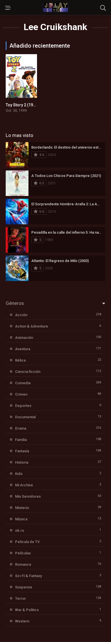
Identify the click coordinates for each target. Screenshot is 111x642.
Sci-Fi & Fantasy (28, 576)
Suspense (23, 587)
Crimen (21, 394)
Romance (23, 564)
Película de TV (27, 542)
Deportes (23, 406)
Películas (23, 553)
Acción (21, 315)
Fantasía (22, 451)
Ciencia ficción (27, 371)
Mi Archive (24, 485)
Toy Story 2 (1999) (22, 105)
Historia (21, 462)
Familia (21, 440)
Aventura (22, 349)
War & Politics (27, 610)
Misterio (22, 508)
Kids (18, 474)
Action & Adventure (31, 326)
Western (22, 621)
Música (21, 519)
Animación (24, 337)
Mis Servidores (28, 496)
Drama (20, 428)
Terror (20, 598)
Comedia (22, 383)
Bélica (20, 360)
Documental (25, 417)
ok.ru (19, 530)
